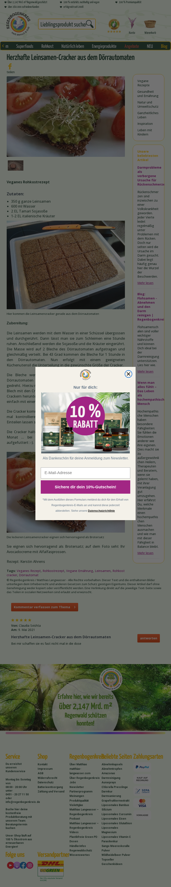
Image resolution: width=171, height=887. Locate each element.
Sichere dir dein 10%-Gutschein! (85, 487)
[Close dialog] (128, 374)
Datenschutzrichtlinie (101, 510)
